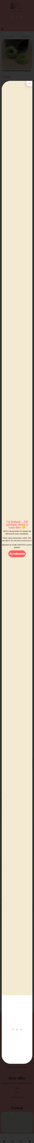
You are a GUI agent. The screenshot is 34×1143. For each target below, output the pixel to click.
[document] (17, 571)
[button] (17, 553)
